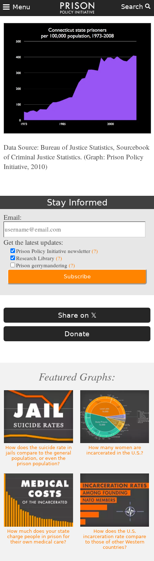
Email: (12, 217)
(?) (95, 250)
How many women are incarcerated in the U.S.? (114, 450)
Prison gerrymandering (45, 265)
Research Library (39, 258)
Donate (77, 334)
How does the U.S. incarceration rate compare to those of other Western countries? (114, 539)
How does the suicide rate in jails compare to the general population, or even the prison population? (38, 455)
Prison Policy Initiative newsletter (57, 250)
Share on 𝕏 (77, 315)
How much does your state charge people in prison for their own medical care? (38, 536)
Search (133, 6)
